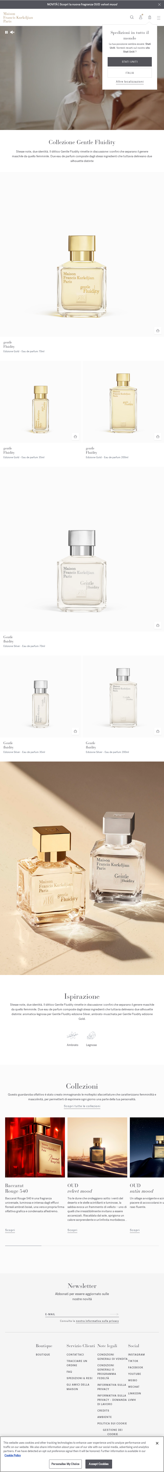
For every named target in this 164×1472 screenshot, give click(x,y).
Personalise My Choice (65, 1464)
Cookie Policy (12, 1455)
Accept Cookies (98, 1464)
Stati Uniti (130, 61)
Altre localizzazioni (130, 82)
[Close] (157, 1443)
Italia (130, 73)
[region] (82, 1454)
